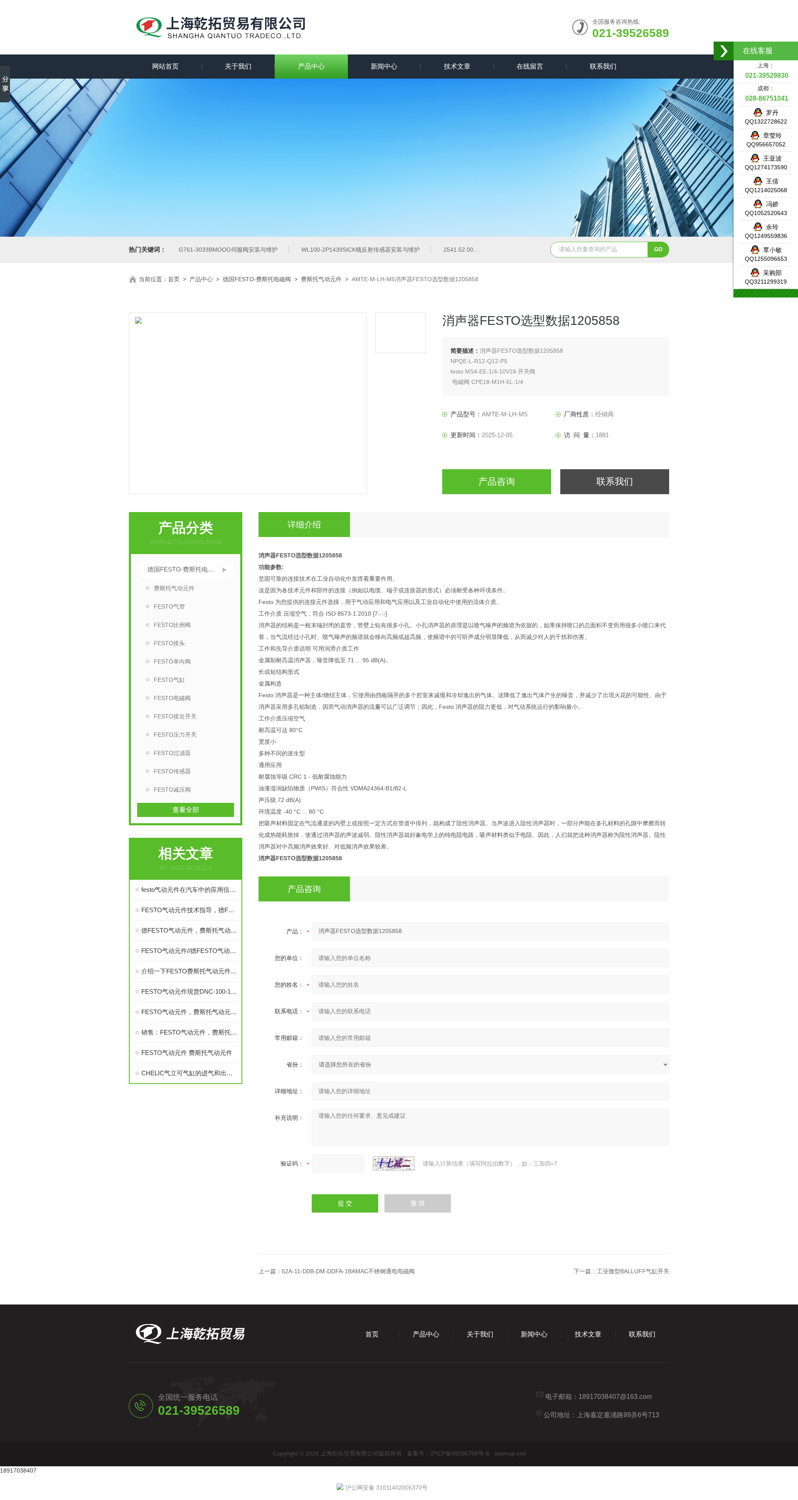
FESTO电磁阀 (172, 698)
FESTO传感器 (172, 771)
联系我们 (603, 66)
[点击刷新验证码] (393, 1163)
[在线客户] (724, 51)
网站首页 (165, 66)
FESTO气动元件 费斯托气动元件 (186, 1052)
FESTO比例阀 (172, 624)
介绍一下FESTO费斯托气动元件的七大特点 (189, 971)
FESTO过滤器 (172, 753)
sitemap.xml (510, 1453)
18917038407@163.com (615, 1396)
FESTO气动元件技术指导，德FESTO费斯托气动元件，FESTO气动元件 (189, 909)
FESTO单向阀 (172, 661)
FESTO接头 (169, 643)
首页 (174, 279)
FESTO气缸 (169, 679)
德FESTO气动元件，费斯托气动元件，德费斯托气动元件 (189, 930)
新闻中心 (384, 66)
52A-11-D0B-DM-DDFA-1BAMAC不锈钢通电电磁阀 (348, 1271)
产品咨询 (496, 481)
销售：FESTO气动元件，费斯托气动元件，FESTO (189, 1032)
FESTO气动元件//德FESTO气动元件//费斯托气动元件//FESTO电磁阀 (189, 950)
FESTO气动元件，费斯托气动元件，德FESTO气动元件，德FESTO (189, 1011)
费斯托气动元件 (321, 279)
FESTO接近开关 (175, 716)
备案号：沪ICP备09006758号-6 (448, 1453)
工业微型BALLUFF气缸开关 (633, 1271)
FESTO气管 (169, 606)
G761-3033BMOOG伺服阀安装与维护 (228, 249)
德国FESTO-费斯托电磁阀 (257, 279)
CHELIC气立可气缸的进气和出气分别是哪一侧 (189, 1073)
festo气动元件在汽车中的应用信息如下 (189, 889)
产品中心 (311, 66)
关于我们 (238, 66)
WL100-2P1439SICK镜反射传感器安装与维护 (360, 249)
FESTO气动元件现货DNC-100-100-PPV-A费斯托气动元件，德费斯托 (189, 991)
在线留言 (530, 66)
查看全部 (185, 809)
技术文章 (457, 66)
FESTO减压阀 (172, 789)
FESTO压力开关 (175, 734)
